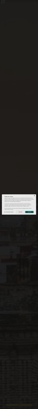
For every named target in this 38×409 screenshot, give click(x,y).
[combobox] (34, 195)
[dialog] (19, 204)
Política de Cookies (10, 209)
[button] (8, 212)
